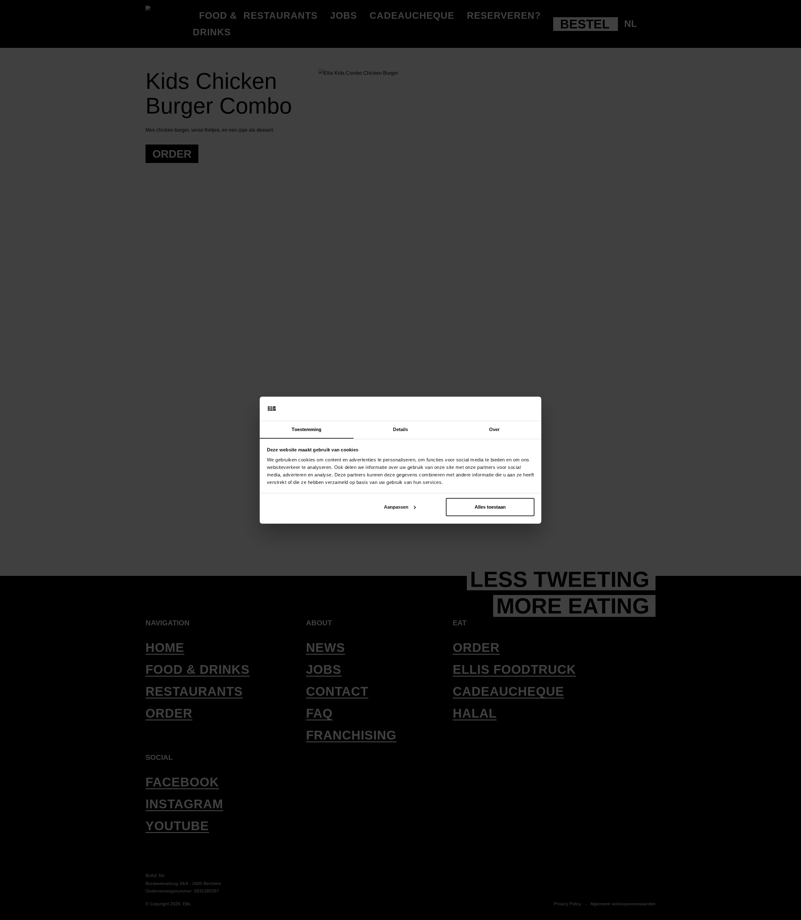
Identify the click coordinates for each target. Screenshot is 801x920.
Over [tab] (494, 429)
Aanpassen (396, 507)
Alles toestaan (490, 507)
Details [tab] (400, 429)
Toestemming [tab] (306, 429)
